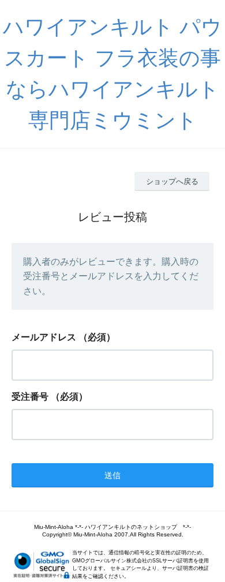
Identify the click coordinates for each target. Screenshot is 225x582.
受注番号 (30, 396)
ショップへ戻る (172, 181)
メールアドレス (44, 337)
